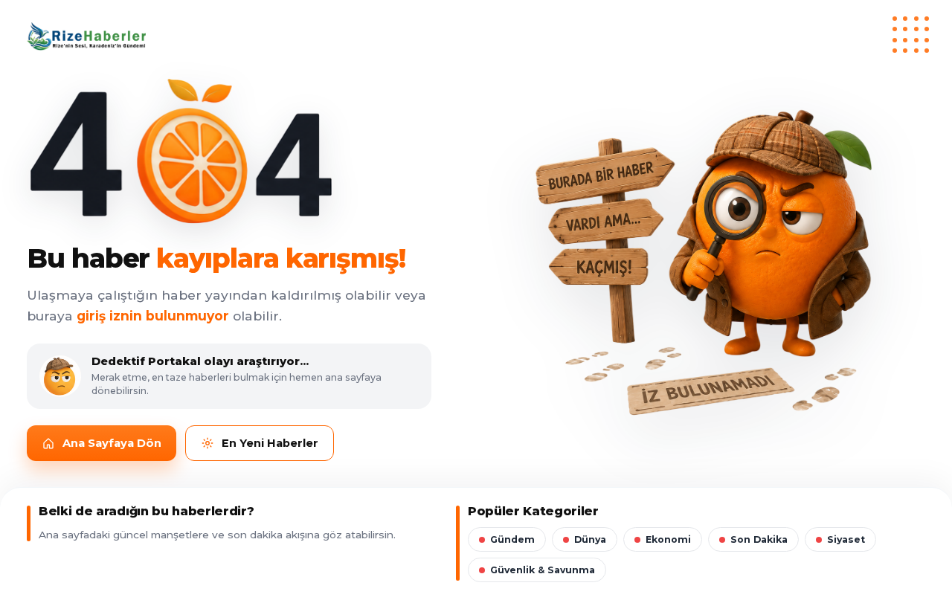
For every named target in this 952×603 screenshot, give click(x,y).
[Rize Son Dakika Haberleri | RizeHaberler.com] (476, 36)
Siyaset (846, 539)
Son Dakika (759, 539)
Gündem (512, 539)
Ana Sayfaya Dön (111, 443)
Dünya (590, 539)
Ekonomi (668, 539)
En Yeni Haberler (270, 443)
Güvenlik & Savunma (542, 569)
